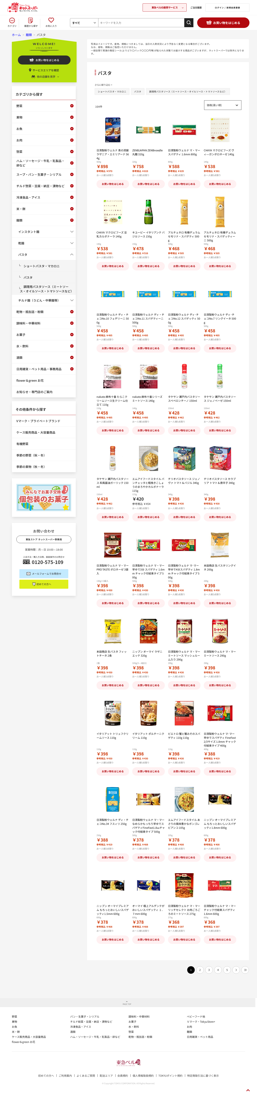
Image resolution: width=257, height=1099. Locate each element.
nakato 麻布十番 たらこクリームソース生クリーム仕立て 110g (112, 400)
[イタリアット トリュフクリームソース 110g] (113, 713)
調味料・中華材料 (139, 1016)
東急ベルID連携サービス (165, 7)
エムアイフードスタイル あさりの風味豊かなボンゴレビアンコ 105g (184, 824)
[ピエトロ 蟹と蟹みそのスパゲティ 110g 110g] (184, 713)
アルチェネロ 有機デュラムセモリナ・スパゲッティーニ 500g (220, 236)
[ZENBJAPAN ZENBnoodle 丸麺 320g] (148, 130)
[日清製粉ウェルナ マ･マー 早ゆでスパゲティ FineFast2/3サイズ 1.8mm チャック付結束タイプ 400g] (220, 713)
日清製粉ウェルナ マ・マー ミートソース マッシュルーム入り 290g (184, 655)
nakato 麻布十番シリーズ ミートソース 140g (147, 398)
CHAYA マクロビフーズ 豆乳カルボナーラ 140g (112, 234)
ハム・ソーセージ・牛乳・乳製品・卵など (95, 1037)
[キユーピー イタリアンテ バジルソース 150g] (148, 212)
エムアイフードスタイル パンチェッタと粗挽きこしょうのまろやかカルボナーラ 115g (148, 484)
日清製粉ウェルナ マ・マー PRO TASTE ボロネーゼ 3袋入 (113, 569)
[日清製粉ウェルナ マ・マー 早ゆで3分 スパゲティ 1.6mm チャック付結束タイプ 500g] (148, 545)
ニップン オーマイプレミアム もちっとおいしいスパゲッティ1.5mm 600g (113, 910)
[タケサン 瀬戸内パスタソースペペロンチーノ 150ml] (184, 376)
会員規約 (122, 1075)
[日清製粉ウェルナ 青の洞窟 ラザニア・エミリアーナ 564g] (113, 130)
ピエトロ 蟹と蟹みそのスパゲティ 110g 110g (184, 735)
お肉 (189, 1026)
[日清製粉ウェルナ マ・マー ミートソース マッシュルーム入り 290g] (184, 631)
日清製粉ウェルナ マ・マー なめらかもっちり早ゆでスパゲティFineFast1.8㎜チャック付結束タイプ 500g (148, 825)
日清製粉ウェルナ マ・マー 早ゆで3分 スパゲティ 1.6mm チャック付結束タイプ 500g (148, 571)
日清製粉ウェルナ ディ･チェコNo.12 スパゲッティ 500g (184, 318)
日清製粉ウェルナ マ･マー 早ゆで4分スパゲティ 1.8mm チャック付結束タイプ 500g (184, 571)
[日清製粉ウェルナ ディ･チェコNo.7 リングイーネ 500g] (220, 294)
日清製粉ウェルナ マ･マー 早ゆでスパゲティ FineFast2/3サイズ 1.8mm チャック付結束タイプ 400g (220, 739)
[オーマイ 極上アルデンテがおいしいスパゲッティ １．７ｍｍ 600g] (148, 885)
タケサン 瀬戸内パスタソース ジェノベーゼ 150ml (220, 398)
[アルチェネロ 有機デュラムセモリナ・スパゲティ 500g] (184, 212)
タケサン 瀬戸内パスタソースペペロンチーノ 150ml (184, 398)
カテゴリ (12, 25)
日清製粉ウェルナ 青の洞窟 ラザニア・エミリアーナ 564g (113, 154)
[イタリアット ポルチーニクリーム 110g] (148, 713)
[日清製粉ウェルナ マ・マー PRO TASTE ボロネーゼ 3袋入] (113, 545)
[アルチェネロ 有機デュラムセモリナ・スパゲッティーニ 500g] (220, 212)
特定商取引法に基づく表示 (203, 1075)
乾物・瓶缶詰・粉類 (140, 1037)
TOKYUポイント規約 (170, 1075)
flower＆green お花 (23, 1042)
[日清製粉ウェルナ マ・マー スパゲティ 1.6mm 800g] (184, 130)
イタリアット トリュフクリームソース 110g (112, 735)
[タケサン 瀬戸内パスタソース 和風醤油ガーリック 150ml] (113, 458)
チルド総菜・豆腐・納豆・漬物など (91, 1021)
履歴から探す (31, 25)
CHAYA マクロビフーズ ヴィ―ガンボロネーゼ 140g (219, 152)
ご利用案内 (65, 1075)
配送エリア (106, 1075)
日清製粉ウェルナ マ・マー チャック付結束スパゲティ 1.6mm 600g (220, 910)
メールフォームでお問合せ (46, 573)
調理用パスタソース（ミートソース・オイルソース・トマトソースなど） (188, 91)
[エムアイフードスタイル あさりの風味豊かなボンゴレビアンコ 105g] (184, 799)
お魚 (14, 1026)
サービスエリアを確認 (46, 70)
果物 (14, 1021)
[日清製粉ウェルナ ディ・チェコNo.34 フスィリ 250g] (113, 799)
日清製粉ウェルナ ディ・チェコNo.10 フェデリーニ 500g (113, 318)
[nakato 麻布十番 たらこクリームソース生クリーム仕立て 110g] (113, 376)
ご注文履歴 (196, 7)
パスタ (137, 91)
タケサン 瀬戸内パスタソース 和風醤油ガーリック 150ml (113, 483)
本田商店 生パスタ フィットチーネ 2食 (112, 653)
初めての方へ (43, 584)
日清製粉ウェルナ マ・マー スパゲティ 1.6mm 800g (184, 152)
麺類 (189, 1032)
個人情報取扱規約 (143, 1075)
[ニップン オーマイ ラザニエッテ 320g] (148, 631)
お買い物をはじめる (226, 22)
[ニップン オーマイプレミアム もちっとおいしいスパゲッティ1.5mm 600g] (113, 885)
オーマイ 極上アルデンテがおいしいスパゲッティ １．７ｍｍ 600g (148, 910)
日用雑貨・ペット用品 (200, 1037)
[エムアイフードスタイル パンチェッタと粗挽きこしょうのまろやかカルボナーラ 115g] (148, 458)
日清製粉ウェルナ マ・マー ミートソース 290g (220, 653)
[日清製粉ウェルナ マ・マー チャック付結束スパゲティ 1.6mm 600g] (220, 885)
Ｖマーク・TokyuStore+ (201, 1021)
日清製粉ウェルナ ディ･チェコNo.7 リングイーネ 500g (220, 318)
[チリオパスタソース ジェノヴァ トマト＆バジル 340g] (184, 458)
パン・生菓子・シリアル (84, 1016)
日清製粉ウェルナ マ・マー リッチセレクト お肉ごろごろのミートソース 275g (184, 910)
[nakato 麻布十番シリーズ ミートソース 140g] (148, 376)
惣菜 (131, 1032)
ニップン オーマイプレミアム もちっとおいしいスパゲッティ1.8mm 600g (220, 824)
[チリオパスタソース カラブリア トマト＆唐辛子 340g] (220, 458)
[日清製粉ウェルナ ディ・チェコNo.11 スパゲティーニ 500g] (148, 294)
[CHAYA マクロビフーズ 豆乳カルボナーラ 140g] (113, 212)
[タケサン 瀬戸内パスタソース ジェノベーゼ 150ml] (220, 376)
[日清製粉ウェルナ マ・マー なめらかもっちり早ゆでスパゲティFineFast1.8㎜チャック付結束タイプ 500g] (148, 799)
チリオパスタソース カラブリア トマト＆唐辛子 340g (220, 481)
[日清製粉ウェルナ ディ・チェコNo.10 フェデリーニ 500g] (113, 294)
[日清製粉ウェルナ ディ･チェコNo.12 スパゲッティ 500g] (184, 294)
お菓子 (132, 1021)
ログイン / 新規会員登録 (227, 7)
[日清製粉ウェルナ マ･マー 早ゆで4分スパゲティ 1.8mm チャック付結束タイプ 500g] (184, 545)
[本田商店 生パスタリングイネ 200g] (220, 545)
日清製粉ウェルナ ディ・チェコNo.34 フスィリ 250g (112, 822)
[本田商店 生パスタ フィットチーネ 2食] (113, 631)
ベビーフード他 (196, 1016)
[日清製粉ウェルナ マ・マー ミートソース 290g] (220, 631)
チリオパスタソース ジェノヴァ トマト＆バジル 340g (184, 481)
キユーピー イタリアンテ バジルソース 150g (148, 234)
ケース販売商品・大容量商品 (29, 1037)
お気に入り (51, 25)
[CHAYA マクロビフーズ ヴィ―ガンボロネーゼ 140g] (220, 130)
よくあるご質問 (86, 1075)
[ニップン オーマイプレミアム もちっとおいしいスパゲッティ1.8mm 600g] (220, 799)
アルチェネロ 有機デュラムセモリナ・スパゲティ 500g (184, 236)
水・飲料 (133, 1026)
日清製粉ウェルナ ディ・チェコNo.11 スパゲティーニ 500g (148, 318)
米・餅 (16, 1032)
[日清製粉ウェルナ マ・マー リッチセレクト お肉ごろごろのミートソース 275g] (184, 885)
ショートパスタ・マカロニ (112, 91)
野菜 (14, 1016)
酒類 (72, 1032)
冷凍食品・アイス (80, 1026)
